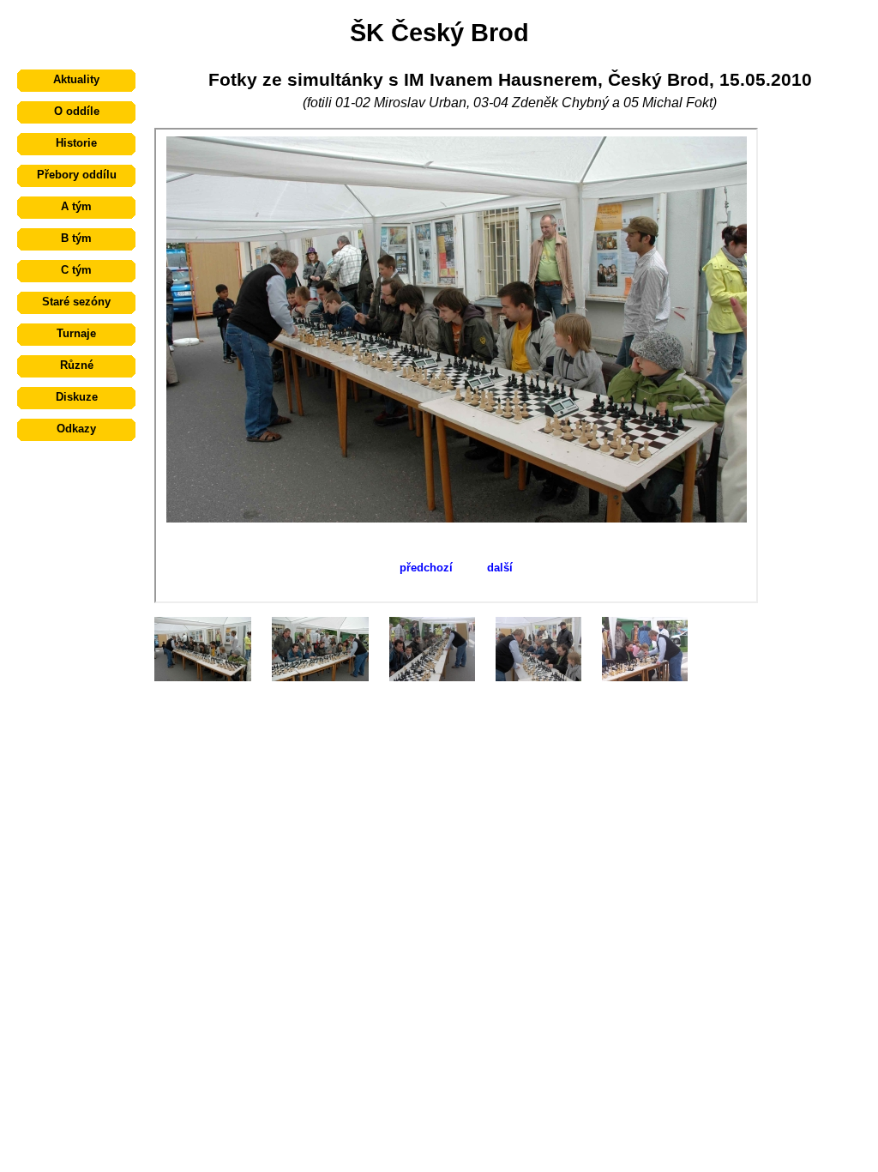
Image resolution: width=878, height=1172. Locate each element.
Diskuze (77, 396)
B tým (76, 238)
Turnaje (76, 333)
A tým (76, 206)
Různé (76, 365)
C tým (76, 269)
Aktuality (76, 79)
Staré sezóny (76, 301)
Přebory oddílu (77, 174)
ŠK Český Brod (439, 32)
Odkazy (76, 428)
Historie (76, 142)
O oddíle (76, 111)
